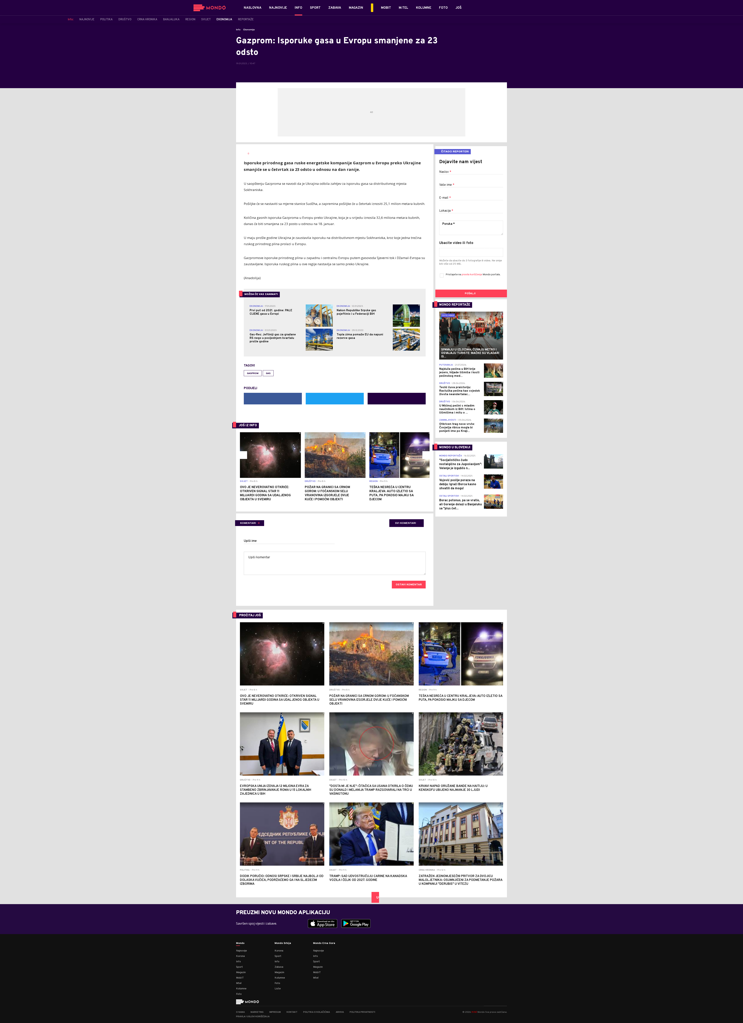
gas (268, 373)
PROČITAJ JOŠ (250, 615)
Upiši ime (250, 541)
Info (238, 29)
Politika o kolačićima (316, 1012)
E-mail (445, 197)
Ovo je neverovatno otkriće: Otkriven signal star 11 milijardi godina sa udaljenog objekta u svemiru (265, 493)
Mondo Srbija (283, 943)
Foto (239, 994)
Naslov (445, 172)
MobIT (240, 978)
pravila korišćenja (472, 274)
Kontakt (292, 1012)
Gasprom (253, 373)
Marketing (257, 1012)
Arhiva (340, 1012)
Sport (239, 967)
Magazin (241, 972)
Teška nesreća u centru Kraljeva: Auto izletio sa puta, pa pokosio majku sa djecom (391, 493)
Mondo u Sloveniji (454, 447)
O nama (240, 1012)
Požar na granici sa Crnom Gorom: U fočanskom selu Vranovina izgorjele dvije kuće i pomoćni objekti (327, 493)
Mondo (240, 943)
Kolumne (241, 988)
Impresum (275, 1012)
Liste (278, 988)
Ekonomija (249, 29)
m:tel (474, 1012)
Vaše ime (446, 185)
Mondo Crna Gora (324, 943)
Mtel (238, 983)
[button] (243, 455)
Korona (240, 956)
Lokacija (446, 210)
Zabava (279, 967)
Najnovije (241, 950)
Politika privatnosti (362, 1012)
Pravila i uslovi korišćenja (253, 1016)
